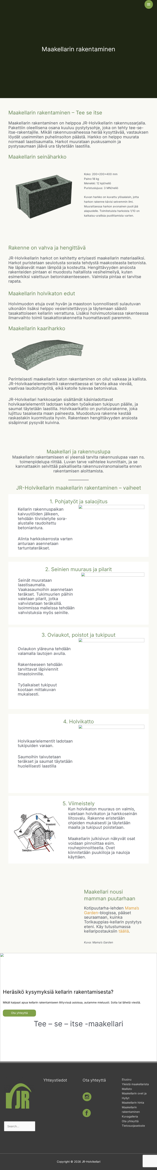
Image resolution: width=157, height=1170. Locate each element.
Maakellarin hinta (133, 1102)
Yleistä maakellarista (135, 1084)
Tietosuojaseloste (133, 1125)
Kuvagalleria (130, 1116)
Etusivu (126, 1079)
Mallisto (127, 1089)
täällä (124, 931)
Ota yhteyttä (19, 1013)
